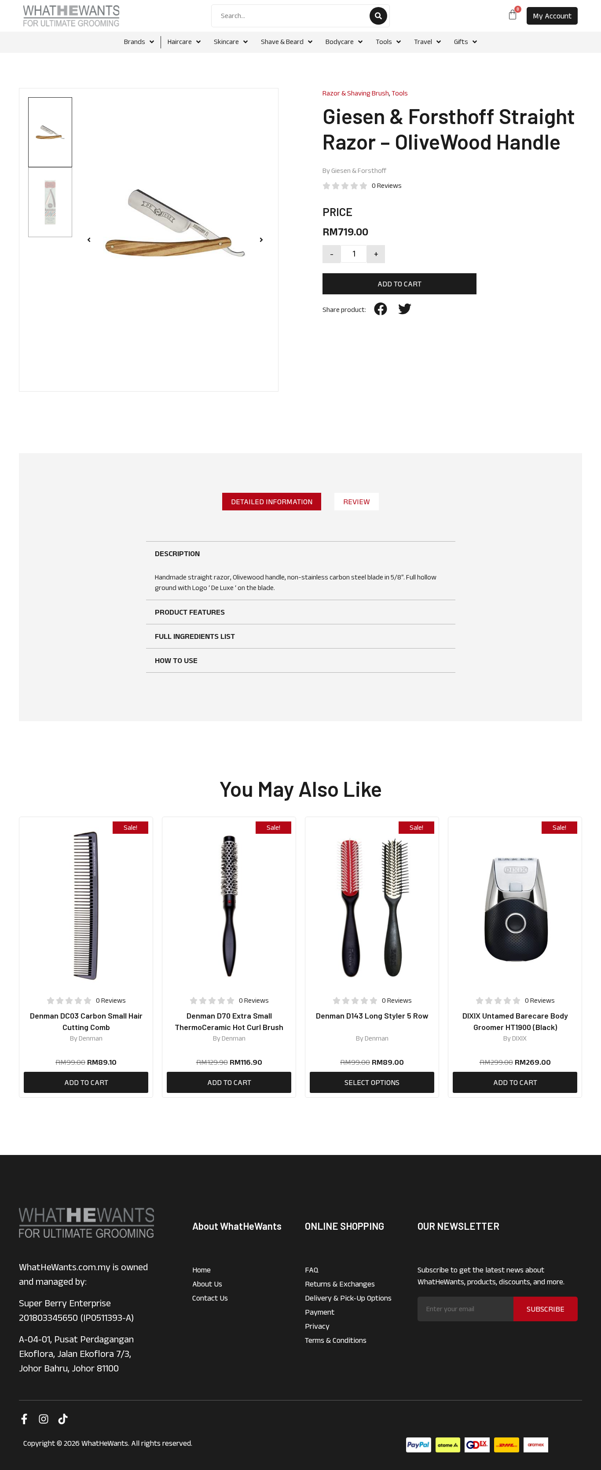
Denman (91, 1038)
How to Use (176, 660)
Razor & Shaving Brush (355, 93)
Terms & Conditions (335, 1340)
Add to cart (399, 283)
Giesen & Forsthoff (358, 170)
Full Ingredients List (195, 636)
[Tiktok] (63, 1419)
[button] (88, 239)
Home (201, 1269)
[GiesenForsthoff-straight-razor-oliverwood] (175, 222)
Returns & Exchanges (340, 1283)
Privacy (317, 1326)
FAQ (312, 1269)
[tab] (271, 501)
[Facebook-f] (24, 1419)
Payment (319, 1312)
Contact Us (210, 1298)
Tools (400, 93)
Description (177, 553)
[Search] (378, 16)
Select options (371, 1082)
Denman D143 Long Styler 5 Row (372, 1015)
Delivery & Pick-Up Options (348, 1298)
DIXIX (519, 1038)
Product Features (190, 612)
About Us (207, 1283)
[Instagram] (43, 1419)
